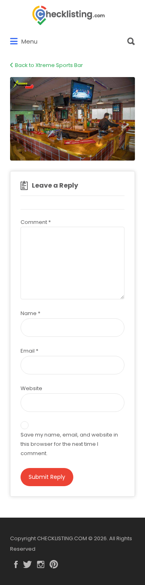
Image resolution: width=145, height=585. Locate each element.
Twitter (27, 564)
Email (29, 351)
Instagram (40, 564)
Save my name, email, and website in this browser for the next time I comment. (69, 444)
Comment (36, 222)
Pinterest (54, 564)
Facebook (16, 564)
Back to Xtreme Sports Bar (49, 65)
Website (31, 388)
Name (30, 313)
